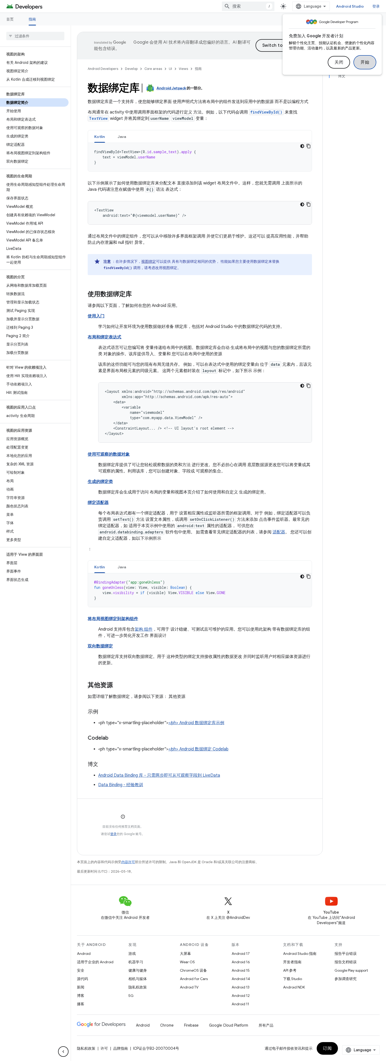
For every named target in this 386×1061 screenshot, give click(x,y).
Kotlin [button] (99, 136)
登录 (113, 834)
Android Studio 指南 (299, 953)
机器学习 (135, 962)
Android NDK (294, 987)
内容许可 (128, 862)
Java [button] (122, 136)
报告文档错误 (346, 962)
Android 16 (241, 962)
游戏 (132, 953)
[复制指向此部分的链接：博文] (103, 764)
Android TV (189, 987)
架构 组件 (144, 629)
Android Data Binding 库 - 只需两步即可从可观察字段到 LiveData (159, 775)
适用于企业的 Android (95, 962)
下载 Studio (292, 978)
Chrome (167, 1025)
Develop (131, 68)
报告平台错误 (346, 953)
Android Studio (350, 6)
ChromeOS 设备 (193, 970)
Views (183, 68)
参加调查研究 (346, 978)
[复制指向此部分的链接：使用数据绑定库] (137, 294)
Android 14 (241, 978)
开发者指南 (292, 962)
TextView (98, 118)
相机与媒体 (137, 978)
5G (131, 995)
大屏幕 (185, 953)
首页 (10, 19)
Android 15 (241, 970)
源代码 (82, 978)
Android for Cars (194, 978)
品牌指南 (120, 1048)
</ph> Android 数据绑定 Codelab (198, 749)
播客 (80, 1004)
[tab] (99, 136)
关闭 (339, 62)
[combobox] (248, 6)
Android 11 (240, 1004)
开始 (365, 62)
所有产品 (266, 1025)
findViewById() (266, 112)
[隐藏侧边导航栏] (63, 1051)
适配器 (279, 532)
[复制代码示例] (308, 146)
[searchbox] (35, 36)
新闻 (80, 987)
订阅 (327, 1048)
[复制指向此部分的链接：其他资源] (118, 685)
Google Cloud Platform (228, 1025)
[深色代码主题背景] (302, 146)
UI (170, 68)
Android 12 (241, 995)
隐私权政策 (137, 987)
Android (84, 953)
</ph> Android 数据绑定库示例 (196, 722)
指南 (32, 19)
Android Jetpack (171, 88)
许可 (104, 1048)
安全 (80, 970)
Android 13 (240, 987)
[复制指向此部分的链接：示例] (103, 712)
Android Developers (103, 68)
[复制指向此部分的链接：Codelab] (113, 738)
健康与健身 (137, 970)
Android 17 (241, 953)
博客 (80, 995)
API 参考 (289, 970)
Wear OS (187, 962)
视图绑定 (148, 261)
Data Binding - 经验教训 (120, 784)
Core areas (153, 68)
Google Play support (351, 970)
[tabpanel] (200, 157)
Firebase (191, 1025)
